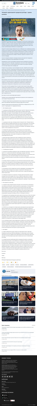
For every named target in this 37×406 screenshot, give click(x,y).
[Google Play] (18, 398)
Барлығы (33, 325)
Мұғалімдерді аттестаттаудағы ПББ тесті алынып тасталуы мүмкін (14, 349)
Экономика (13, 6)
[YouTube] (33, 3)
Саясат (7, 6)
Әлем (17, 6)
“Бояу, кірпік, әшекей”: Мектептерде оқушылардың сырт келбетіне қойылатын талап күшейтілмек (18, 328)
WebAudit (34, 404)
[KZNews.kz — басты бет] (18, 3)
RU (33, 0)
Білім (7, 8)
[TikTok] (33, 4)
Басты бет (3, 10)
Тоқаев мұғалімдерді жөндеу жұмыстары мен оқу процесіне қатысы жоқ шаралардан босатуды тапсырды (18, 333)
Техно (4, 8)
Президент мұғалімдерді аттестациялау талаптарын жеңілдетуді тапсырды (16, 345)
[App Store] (18, 395)
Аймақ (29, 6)
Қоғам (21, 6)
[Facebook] (33, 2)
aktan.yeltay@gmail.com (5, 387)
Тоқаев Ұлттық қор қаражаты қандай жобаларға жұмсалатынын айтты (12, 0)
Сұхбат (4, 6)
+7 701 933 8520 (4, 390)
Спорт (25, 6)
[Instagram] (34, 2)
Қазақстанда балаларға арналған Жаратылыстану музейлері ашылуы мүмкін (16, 337)
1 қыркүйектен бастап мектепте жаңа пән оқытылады (12, 341)
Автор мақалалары (14, 272)
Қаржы (33, 6)
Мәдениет (12, 8)
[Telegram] (34, 3)
